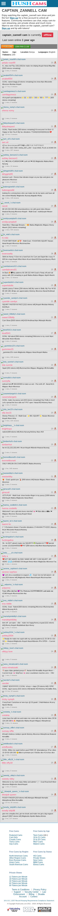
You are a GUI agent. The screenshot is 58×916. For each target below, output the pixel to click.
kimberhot (7, 444)
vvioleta (5, 715)
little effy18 (7, 763)
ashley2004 (7, 635)
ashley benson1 (9, 158)
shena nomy (8, 110)
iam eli (5, 142)
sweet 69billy (8, 317)
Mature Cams (39, 844)
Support (17, 892)
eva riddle (7, 603)
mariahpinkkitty (9, 619)
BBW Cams (38, 862)
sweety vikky (8, 778)
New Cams (38, 860)
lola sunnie (7, 365)
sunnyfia (6, 381)
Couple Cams (15, 839)
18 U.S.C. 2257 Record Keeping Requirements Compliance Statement (29, 900)
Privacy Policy (39, 889)
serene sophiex (9, 572)
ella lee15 (6, 412)
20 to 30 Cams (39, 839)
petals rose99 (8, 62)
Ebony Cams (38, 864)
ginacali (5, 492)
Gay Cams (13, 844)
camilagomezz (9, 94)
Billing (31, 894)
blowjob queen (9, 794)
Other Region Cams (17, 858)
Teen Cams (38, 835)
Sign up (14, 18)
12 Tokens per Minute (18, 877)
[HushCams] (29, 6)
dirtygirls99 (7, 174)
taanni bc (6, 524)
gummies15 (7, 349)
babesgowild (8, 190)
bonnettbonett (9, 460)
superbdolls (7, 285)
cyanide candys (9, 301)
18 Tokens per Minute (18, 879)
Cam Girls (13, 837)
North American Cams (18, 856)
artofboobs (7, 747)
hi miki (5, 238)
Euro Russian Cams (17, 860)
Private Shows (39, 858)
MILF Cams (38, 842)
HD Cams (37, 856)
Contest (33, 896)
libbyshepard (8, 126)
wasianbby (7, 476)
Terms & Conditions (21, 889)
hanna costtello (9, 508)
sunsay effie (8, 731)
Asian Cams (14, 862)
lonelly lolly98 (8, 810)
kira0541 (6, 333)
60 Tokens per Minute (18, 883)
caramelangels (9, 397)
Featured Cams (15, 835)
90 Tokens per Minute (18, 885)
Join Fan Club (22, 47)
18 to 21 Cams (39, 837)
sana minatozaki (10, 667)
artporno (6, 588)
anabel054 (7, 78)
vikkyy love (7, 651)
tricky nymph (8, 699)
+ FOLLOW (7, 47)
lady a (5, 556)
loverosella (7, 253)
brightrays (7, 428)
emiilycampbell (9, 222)
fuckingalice (7, 540)
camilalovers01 (9, 269)
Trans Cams (14, 842)
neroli (4, 206)
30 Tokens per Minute (18, 881)
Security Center (32, 892)
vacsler (5, 683)
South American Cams (18, 864)
